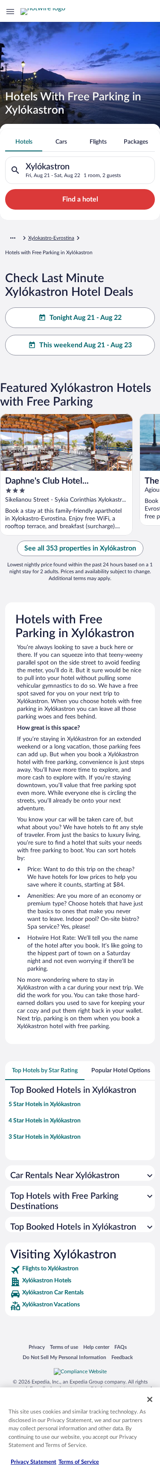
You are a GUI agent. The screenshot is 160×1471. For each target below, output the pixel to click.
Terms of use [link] (64, 1347)
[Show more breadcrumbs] (12, 238)
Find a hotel (80, 199)
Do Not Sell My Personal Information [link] (64, 1357)
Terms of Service (78, 1462)
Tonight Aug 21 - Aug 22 (85, 317)
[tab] (23, 141)
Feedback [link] (122, 1357)
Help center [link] (96, 1347)
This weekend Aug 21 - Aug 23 (85, 345)
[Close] (149, 1399)
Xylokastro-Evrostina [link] (51, 238)
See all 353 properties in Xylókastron (80, 548)
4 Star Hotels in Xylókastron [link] (45, 1121)
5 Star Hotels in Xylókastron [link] (45, 1104)
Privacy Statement (33, 1462)
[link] (80, 1270)
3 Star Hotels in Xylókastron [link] (45, 1137)
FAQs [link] (120, 1347)
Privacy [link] (37, 1347)
